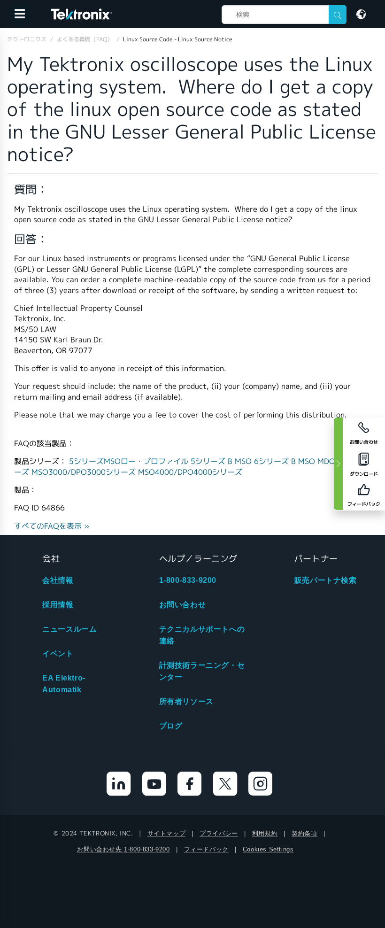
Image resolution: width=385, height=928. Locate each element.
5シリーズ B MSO (222, 461)
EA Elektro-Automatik (63, 684)
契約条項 (304, 833)
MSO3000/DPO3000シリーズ (84, 472)
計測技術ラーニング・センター (202, 671)
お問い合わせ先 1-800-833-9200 (123, 849)
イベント (57, 653)
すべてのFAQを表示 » (52, 526)
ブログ (171, 726)
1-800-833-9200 (187, 580)
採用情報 (57, 605)
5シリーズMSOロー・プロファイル (130, 461)
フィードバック (206, 849)
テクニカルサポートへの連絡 (202, 635)
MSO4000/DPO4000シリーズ (190, 472)
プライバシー (219, 833)
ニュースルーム (69, 629)
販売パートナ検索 (325, 580)
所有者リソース (186, 701)
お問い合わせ (182, 605)
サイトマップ (166, 833)
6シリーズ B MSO (285, 461)
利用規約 (264, 833)
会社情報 (57, 580)
